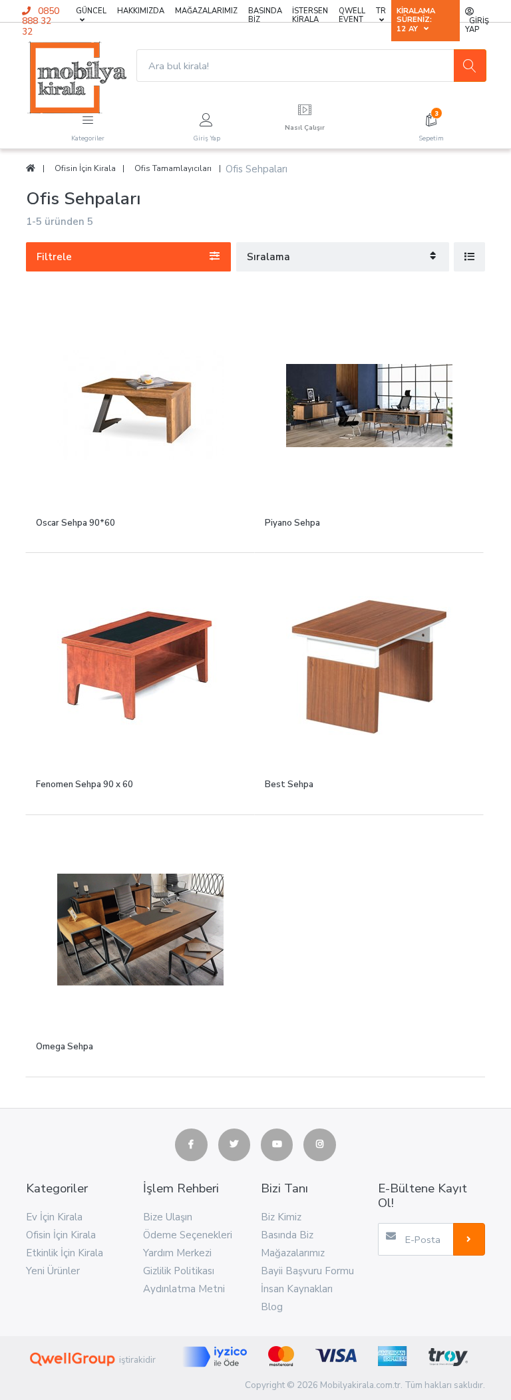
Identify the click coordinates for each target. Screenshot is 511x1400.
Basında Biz (265, 15)
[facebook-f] (191, 1144)
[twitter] (234, 1144)
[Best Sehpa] (369, 667)
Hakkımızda (140, 11)
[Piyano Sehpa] (369, 405)
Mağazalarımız (206, 11)
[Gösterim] (469, 256)
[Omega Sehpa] (140, 929)
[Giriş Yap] (206, 117)
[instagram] (319, 1144)
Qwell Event (352, 15)
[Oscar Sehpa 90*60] (140, 405)
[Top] (30, 168)
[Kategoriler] (87, 117)
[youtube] (277, 1144)
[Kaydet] (469, 1239)
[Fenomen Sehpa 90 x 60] (140, 667)
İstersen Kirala (310, 15)
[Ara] (470, 65)
